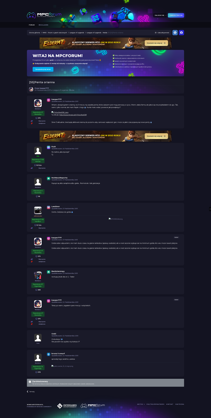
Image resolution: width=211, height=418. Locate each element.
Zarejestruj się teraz (43, 69)
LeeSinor (56, 206)
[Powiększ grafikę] (85, 107)
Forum (32, 25)
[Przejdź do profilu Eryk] (38, 150)
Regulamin (43, 25)
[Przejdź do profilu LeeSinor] (38, 210)
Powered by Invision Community (39, 406)
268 (39, 290)
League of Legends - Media (63, 90)
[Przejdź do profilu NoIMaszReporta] (38, 181)
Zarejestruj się (176, 15)
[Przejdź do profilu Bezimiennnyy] (38, 275)
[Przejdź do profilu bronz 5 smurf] (38, 357)
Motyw (140, 404)
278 (39, 372)
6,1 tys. (39, 225)
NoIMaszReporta (59, 178)
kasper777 (57, 99)
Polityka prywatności (155, 404)
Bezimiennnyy (58, 271)
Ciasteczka (179, 404)
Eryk (54, 147)
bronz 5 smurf (58, 353)
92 (39, 196)
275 (38, 118)
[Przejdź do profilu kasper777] (31, 89)
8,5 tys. (39, 165)
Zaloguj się (160, 15)
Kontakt (169, 404)
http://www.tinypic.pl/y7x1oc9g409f (73, 115)
